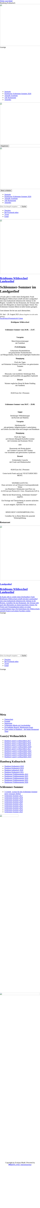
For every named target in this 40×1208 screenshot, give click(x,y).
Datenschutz (8, 719)
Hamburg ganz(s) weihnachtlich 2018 (17, 743)
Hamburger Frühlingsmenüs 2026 (16, 782)
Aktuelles (7, 100)
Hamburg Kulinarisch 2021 (14, 772)
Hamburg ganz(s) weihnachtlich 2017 (17, 741)
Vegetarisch (13, 318)
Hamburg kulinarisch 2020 (13, 770)
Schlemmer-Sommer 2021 (13, 804)
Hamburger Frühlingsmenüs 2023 (16, 776)
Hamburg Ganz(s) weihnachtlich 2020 (17, 747)
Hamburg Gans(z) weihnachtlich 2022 (17, 751)
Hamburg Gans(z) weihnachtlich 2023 (17, 753)
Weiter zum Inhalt (6, 1)
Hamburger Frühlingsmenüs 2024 (16, 778)
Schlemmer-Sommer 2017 (13, 796)
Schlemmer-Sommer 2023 (13, 808)
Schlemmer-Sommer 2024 (13, 810)
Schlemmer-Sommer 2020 (13, 802)
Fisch (2, 318)
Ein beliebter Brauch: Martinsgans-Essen (18, 727)
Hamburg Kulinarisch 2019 (14, 768)
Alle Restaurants (10, 98)
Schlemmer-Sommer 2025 (13, 812)
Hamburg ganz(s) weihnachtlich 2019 (17, 745)
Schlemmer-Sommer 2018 (13, 798)
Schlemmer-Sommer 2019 (13, 800)
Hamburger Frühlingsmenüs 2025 (16, 780)
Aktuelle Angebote (11, 96)
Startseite (7, 92)
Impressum (8, 723)
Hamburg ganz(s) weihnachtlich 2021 (17, 749)
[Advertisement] (20, 68)
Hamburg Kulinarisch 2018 (14, 766)
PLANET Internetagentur (20, 1165)
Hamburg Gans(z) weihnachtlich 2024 (17, 755)
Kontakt (7, 721)
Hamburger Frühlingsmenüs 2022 (16, 774)
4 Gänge (20, 318)
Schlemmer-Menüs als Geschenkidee (17, 725)
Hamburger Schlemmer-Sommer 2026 (17, 94)
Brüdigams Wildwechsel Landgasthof (14, 280)
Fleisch (6, 318)
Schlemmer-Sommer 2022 (13, 806)
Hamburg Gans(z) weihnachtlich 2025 (17, 757)
